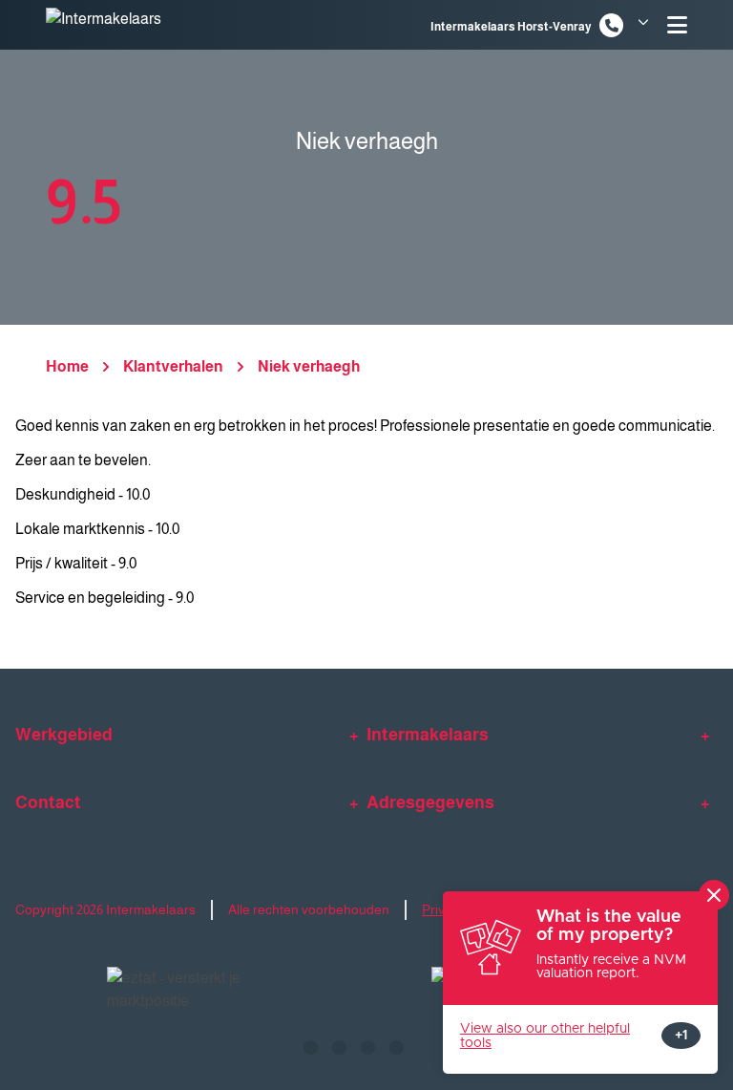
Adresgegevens (430, 802)
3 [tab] (366, 1045)
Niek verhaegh (309, 366)
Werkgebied (64, 734)
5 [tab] (423, 1045)
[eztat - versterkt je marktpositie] (175, 991)
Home (67, 366)
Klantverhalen (173, 366)
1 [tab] (309, 1045)
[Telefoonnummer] (611, 25)
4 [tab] (395, 1045)
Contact (48, 802)
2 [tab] (337, 1045)
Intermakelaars (427, 734)
